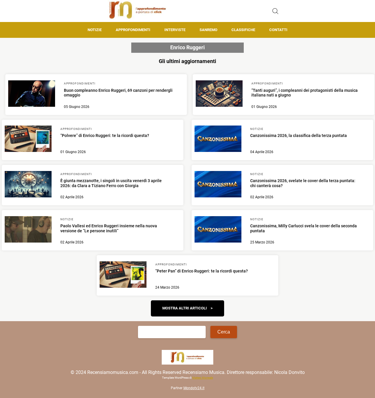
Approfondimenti (133, 30)
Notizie (95, 30)
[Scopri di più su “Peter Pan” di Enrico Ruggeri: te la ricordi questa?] (123, 275)
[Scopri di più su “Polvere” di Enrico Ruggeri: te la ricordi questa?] (28, 140)
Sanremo (208, 30)
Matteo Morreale (202, 377)
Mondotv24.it (193, 388)
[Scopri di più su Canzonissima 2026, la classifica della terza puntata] (218, 140)
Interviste (174, 30)
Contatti (278, 30)
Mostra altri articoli (184, 308)
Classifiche (243, 30)
